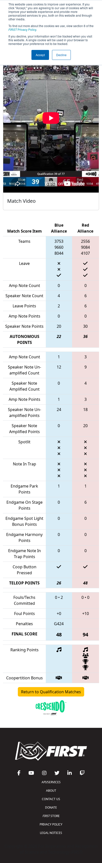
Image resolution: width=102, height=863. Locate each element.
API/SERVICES (51, 782)
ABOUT (51, 790)
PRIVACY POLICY (51, 824)
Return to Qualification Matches (51, 692)
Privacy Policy (22, 29)
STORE (51, 816)
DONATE (51, 807)
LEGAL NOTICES (51, 833)
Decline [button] (61, 55)
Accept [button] (40, 55)
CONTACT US (51, 799)
